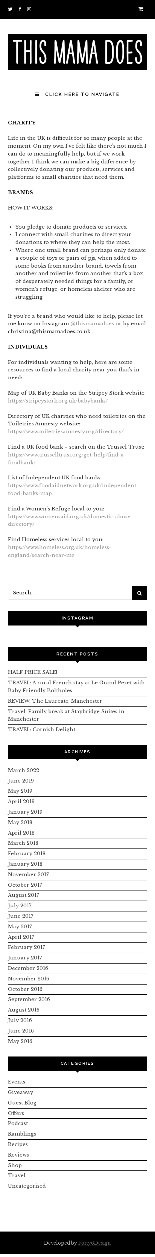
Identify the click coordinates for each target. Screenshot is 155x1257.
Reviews (18, 1155)
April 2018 (21, 833)
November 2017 (28, 874)
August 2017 (23, 895)
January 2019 (25, 812)
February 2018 (27, 853)
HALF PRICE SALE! (32, 672)
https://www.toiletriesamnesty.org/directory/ (66, 431)
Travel (17, 1175)
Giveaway (20, 1092)
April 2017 (21, 937)
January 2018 (25, 864)
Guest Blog (22, 1103)
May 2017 (20, 926)
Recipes (18, 1144)
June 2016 (21, 1031)
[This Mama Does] (77, 66)
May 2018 (20, 822)
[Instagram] (30, 9)
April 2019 (21, 801)
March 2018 (23, 843)
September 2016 (29, 999)
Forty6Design (94, 1243)
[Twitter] (11, 9)
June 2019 (21, 781)
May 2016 (20, 1041)
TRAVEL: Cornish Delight (41, 729)
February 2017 (26, 947)
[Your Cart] (142, 9)
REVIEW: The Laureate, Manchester (55, 701)
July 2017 (20, 905)
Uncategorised (27, 1186)
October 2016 (25, 989)
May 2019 (20, 791)
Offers (16, 1113)
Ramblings (22, 1134)
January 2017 (25, 958)
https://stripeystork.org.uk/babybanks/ (58, 401)
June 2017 (20, 916)
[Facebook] (21, 9)
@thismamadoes (92, 323)
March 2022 (23, 770)
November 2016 (28, 979)
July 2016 (20, 1020)
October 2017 (25, 885)
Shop (15, 1165)
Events (16, 1082)
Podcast (18, 1123)
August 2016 (24, 1010)
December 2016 (28, 968)
